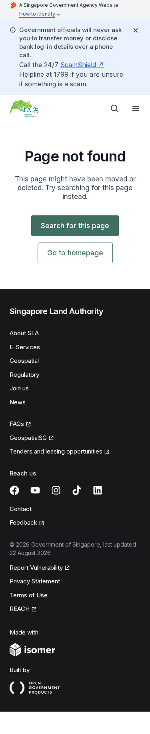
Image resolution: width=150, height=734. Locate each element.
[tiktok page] (77, 490)
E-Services (25, 347)
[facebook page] (14, 490)
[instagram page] (56, 490)
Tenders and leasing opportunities (56, 451)
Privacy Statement (35, 581)
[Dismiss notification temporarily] (135, 30)
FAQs (17, 424)
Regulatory (24, 374)
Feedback (23, 522)
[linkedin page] (97, 490)
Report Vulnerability (36, 567)
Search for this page (75, 226)
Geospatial (24, 360)
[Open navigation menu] (135, 108)
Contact (21, 509)
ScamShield (78, 65)
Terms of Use (29, 595)
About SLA (24, 333)
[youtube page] (35, 490)
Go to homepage (75, 253)
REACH (20, 609)
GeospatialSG (28, 438)
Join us (19, 388)
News (18, 402)
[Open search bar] (114, 108)
